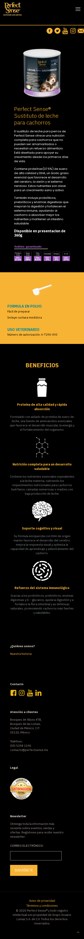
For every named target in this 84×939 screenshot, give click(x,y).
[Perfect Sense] (12, 9)
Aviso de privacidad (42, 901)
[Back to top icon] (78, 932)
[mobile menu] (78, 9)
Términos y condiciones (42, 906)
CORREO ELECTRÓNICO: (27, 846)
